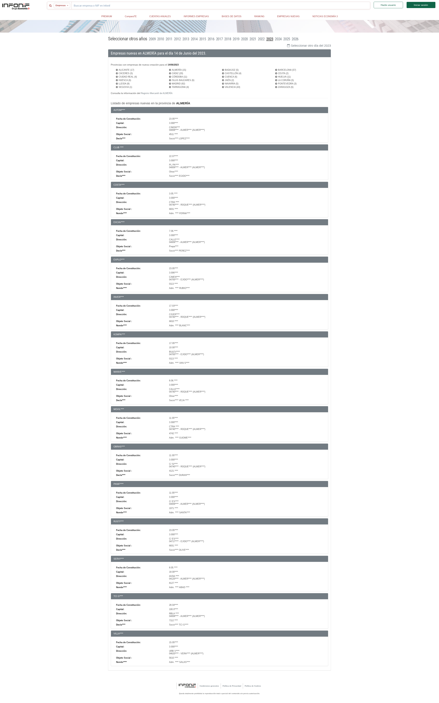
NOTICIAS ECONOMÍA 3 (325, 16)
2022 (261, 39)
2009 (152, 39)
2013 (185, 39)
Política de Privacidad (232, 686)
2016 (211, 39)
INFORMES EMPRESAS (196, 16)
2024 (278, 39)
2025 (286, 39)
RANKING (259, 16)
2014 (194, 39)
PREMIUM (106, 16)
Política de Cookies (253, 686)
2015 (202, 39)
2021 (253, 39)
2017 (219, 39)
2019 (236, 39)
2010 (160, 39)
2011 (169, 39)
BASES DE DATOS (231, 16)
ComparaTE (131, 16)
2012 (177, 39)
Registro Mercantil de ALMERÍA (157, 93)
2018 (227, 39)
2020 (244, 39)
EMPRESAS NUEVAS (288, 16)
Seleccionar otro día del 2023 (311, 45)
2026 (295, 39)
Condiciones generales (209, 686)
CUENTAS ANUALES (160, 16)
